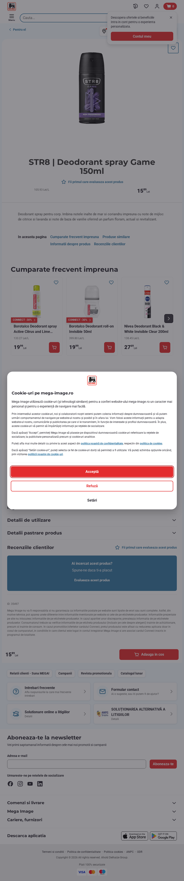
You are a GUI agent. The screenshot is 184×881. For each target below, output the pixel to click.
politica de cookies (151, 443)
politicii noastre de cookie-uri (45, 454)
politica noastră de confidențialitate (102, 443)
